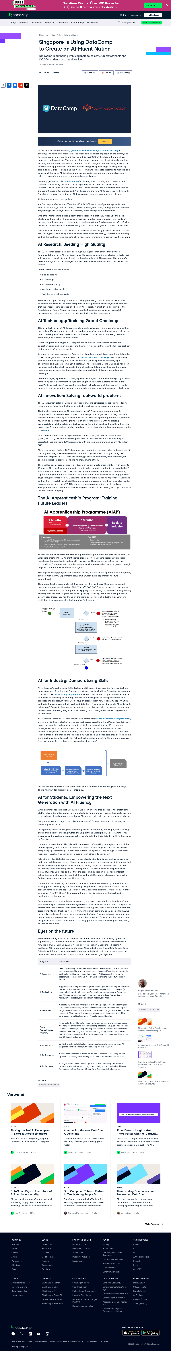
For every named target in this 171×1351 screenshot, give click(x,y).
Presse (14, 1248)
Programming (17, 1295)
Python (136, 1244)
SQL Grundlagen (79, 1287)
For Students (108, 1248)
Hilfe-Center (16, 1265)
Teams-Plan (77, 1253)
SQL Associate (139, 1287)
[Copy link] (3, 85)
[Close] (167, 5)
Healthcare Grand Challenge (94, 357)
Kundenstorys (78, 1261)
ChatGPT (137, 1269)
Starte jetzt (151, 5)
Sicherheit (104, 1341)
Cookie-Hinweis (41, 1341)
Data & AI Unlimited (81, 1257)
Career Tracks (48, 1244)
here (46, 430)
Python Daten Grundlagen (84, 1291)
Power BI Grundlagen (81, 1295)
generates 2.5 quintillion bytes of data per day (94, 150)
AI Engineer (138, 1295)
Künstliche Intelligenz (68, 35)
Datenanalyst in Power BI (114, 1298)
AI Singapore (73, 181)
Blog (53, 35)
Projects (45, 1261)
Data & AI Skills (79, 1244)
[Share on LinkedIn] (9, 85)
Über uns (15, 1244)
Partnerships (17, 1261)
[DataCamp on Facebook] (13, 1334)
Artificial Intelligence (142, 1257)
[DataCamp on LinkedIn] (30, 1334)
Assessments (47, 1265)
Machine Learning (19, 1287)
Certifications (48, 1257)
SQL (135, 1253)
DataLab (46, 1269)
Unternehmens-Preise (81, 1248)
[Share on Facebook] (15, 85)
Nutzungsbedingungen (19, 1347)
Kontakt (14, 1269)
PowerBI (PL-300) (141, 1299)
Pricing (106, 1244)
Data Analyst (139, 1283)
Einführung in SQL (49, 1287)
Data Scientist (139, 1291)
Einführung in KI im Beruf (52, 1303)
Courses (45, 1253)
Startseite (43, 35)
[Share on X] (26, 85)
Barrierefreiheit (92, 1341)
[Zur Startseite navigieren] (18, 15)
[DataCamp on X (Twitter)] (21, 1334)
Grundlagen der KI (80, 1283)
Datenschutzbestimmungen (21, 1341)
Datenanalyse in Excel (52, 1299)
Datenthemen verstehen (82, 1306)
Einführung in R (48, 1291)
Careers (15, 1253)
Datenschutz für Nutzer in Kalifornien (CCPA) (66, 1341)
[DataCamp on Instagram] (47, 1334)
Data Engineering (19, 1291)
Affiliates (15, 1257)
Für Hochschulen (110, 1268)
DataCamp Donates (112, 1272)
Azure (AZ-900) (140, 1303)
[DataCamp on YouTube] (38, 1334)
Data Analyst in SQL (112, 1283)
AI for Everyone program (67, 694)
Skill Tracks (47, 1248)
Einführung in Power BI (52, 1295)
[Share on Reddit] (20, 85)
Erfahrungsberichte (111, 1263)
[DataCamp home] (30, 1327)
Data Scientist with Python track (113, 718)
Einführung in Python (51, 1283)
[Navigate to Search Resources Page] (119, 22)
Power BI (137, 1261)
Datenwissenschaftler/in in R (115, 1294)
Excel (135, 1265)
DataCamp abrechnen (113, 1259)
